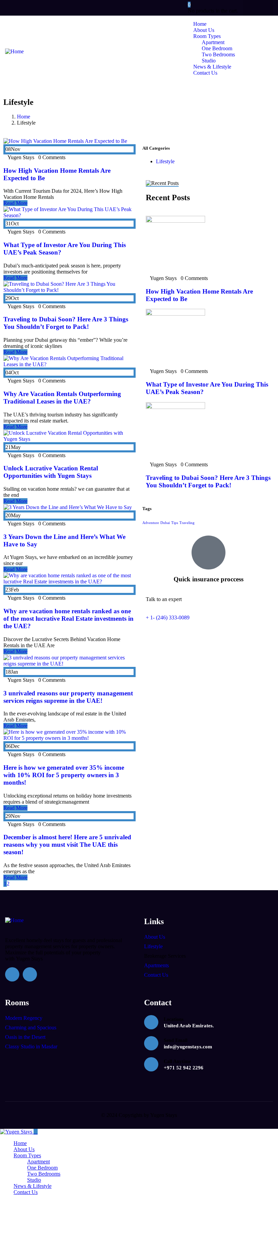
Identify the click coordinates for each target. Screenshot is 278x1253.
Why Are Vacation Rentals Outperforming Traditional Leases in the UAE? (62, 397)
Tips (174, 523)
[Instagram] (252, 7)
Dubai (165, 523)
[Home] (14, 51)
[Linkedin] (265, 7)
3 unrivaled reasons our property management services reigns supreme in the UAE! (68, 697)
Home (23, 116)
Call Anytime (177, 1061)
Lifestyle (165, 161)
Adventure (150, 523)
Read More (15, 203)
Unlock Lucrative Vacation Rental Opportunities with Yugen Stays (50, 472)
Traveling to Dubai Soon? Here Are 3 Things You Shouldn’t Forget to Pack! (65, 323)
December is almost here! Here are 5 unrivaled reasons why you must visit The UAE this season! (67, 845)
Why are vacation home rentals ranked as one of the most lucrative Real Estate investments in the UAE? (68, 618)
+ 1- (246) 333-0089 (168, 617)
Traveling (187, 523)
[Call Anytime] (151, 1064)
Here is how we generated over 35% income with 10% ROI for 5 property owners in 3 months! (63, 775)
